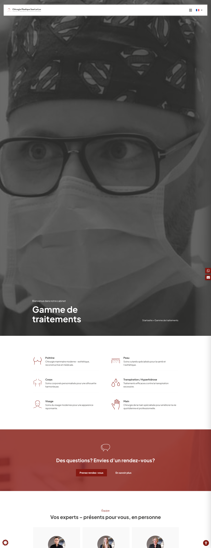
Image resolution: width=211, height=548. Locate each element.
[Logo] (24, 10)
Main (126, 401)
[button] (5, 542)
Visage (49, 401)
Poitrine (49, 357)
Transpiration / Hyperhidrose (140, 379)
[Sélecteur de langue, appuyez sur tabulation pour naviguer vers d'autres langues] (199, 10)
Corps (48, 379)
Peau (126, 357)
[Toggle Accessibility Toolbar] (206, 543)
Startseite (147, 320)
